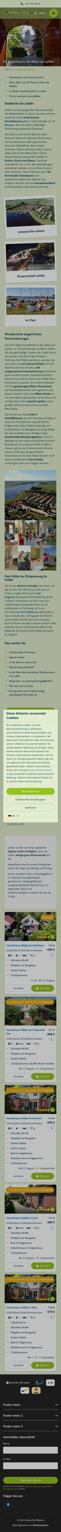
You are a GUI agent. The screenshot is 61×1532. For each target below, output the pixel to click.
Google (10, 773)
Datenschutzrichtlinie (40, 770)
